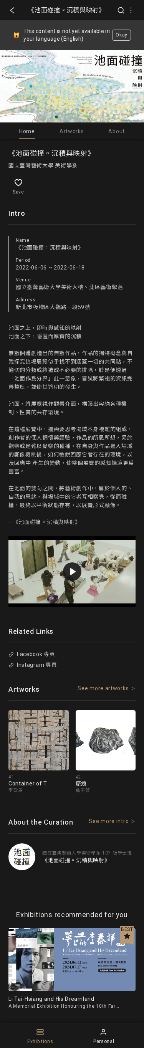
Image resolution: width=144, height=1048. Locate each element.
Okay (121, 35)
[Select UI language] (131, 10)
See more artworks (103, 688)
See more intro (109, 821)
